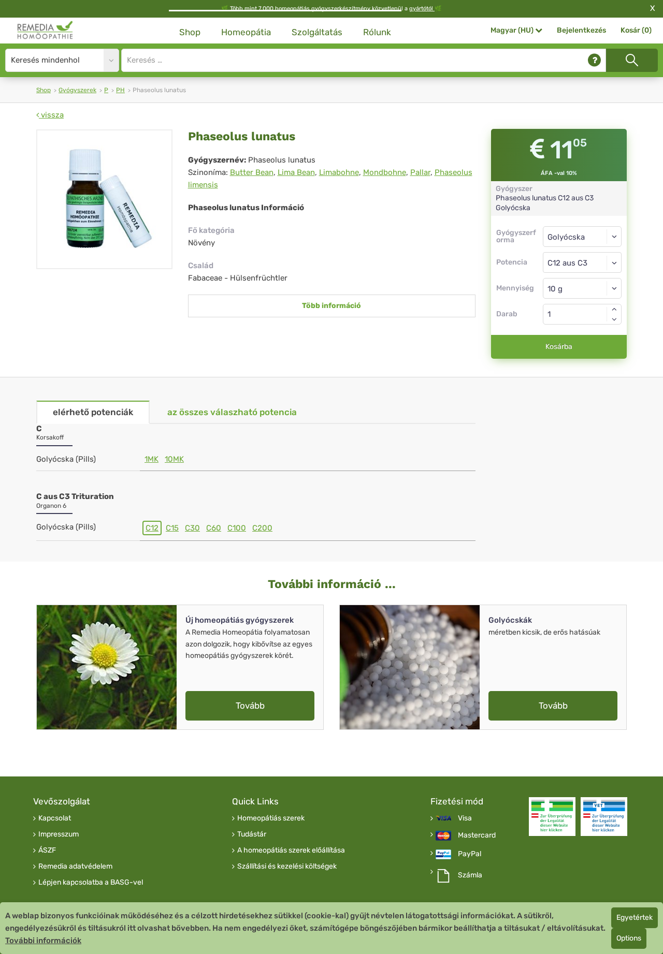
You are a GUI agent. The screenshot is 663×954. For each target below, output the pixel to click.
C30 (192, 528)
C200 (262, 528)
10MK (174, 459)
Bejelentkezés (581, 30)
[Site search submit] (632, 60)
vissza (51, 115)
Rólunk (377, 32)
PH (120, 90)
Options (628, 938)
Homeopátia (246, 32)
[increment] (614, 309)
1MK (151, 459)
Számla (470, 875)
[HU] (45, 30)
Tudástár (251, 834)
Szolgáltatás (317, 32)
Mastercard (477, 835)
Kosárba (558, 346)
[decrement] (614, 319)
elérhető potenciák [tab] (93, 412)
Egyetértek (634, 917)
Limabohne (339, 172)
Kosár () (636, 30)
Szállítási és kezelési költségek (287, 866)
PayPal (469, 854)
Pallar (420, 172)
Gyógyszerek (77, 90)
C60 (213, 528)
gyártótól (422, 8)
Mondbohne (384, 172)
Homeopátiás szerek (271, 818)
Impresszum (58, 834)
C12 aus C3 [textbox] (567, 263)
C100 (236, 528)
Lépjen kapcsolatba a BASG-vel (90, 882)
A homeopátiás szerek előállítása (291, 850)
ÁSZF (47, 850)
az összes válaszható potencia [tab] (232, 412)
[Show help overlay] (594, 60)
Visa (465, 818)
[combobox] (582, 262)
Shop (189, 32)
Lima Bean (296, 172)
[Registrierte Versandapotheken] (552, 816)
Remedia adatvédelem (75, 866)
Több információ (331, 305)
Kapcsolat (54, 818)
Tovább (250, 705)
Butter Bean (251, 172)
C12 (152, 528)
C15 (172, 528)
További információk (43, 940)
